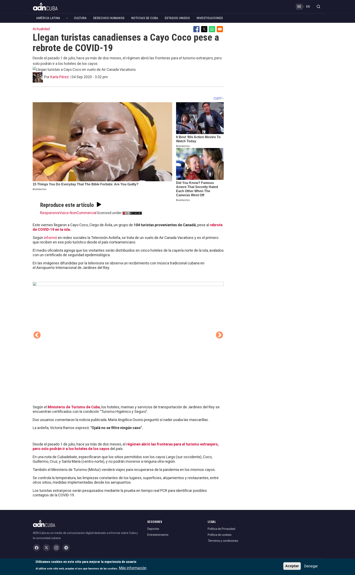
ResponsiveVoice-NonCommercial (68, 213)
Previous (37, 335)
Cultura (80, 18)
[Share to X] (204, 29)
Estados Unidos (177, 18)
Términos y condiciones (223, 540)
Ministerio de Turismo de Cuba (74, 407)
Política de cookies (220, 534)
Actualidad (41, 29)
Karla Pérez (59, 77)
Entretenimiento (157, 534)
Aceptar (292, 566)
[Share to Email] (220, 29)
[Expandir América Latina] (67, 18)
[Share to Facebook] (196, 29)
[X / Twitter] (46, 547)
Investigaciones (210, 18)
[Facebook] (36, 547)
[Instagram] (56, 547)
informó (50, 237)
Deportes (153, 528)
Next (219, 335)
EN (308, 6)
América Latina (48, 18)
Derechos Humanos (109, 18)
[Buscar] (318, 6)
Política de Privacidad (221, 528)
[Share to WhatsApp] (212, 29)
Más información (132, 568)
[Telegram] (66, 547)
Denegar (311, 566)
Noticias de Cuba (144, 18)
